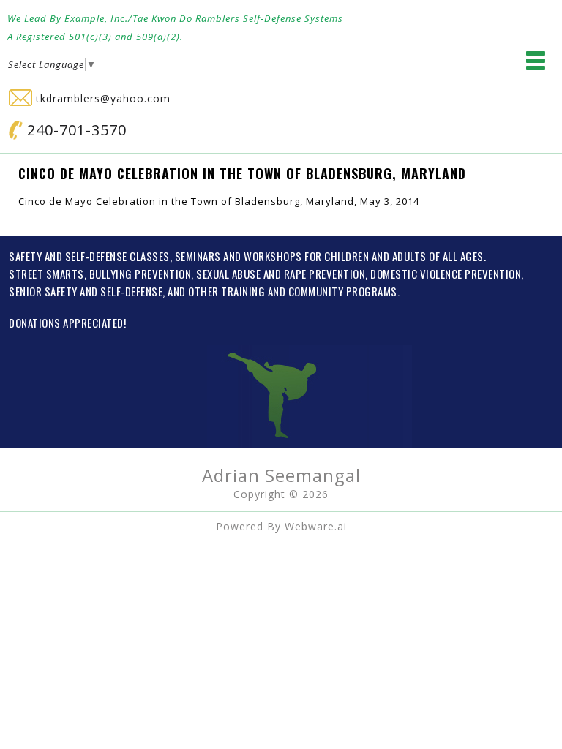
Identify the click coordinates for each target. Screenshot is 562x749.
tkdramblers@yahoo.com (101, 98)
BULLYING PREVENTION (140, 274)
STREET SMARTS (46, 274)
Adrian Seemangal (281, 475)
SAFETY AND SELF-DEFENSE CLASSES (89, 256)
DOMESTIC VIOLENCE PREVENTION (445, 274)
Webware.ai (316, 526)
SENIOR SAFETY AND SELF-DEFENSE (85, 291)
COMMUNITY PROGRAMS (342, 291)
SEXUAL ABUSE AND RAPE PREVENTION (280, 274)
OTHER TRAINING (226, 291)
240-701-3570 (75, 130)
